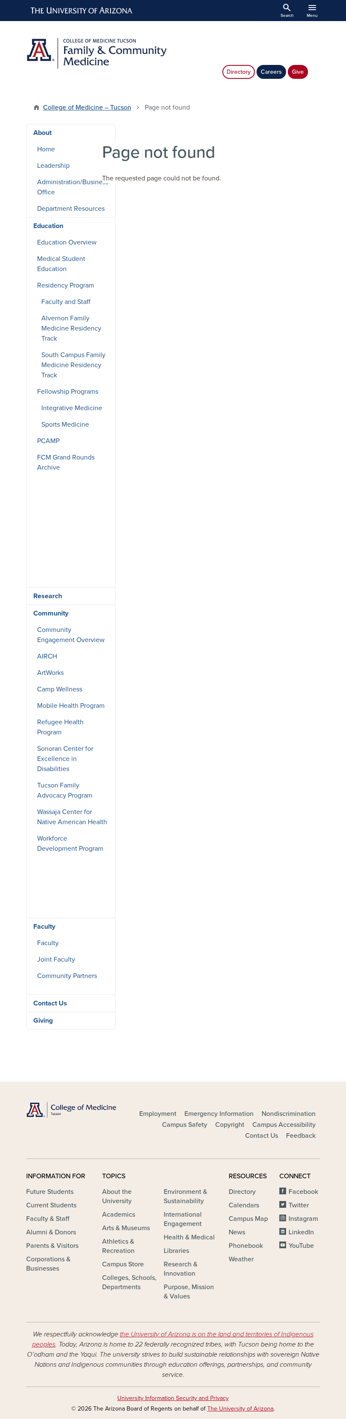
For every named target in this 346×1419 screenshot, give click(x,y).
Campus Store (123, 1264)
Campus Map (248, 1219)
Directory (239, 71)
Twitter (299, 1205)
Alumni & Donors (51, 1232)
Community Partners (67, 976)
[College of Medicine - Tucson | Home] (71, 1110)
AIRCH (47, 656)
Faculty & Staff (47, 1219)
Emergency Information (219, 1114)
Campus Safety (184, 1125)
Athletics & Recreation (118, 1246)
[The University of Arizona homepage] (82, 10)
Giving (43, 1020)
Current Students (51, 1205)
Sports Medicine (65, 424)
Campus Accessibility (284, 1125)
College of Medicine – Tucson (87, 107)
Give (298, 71)
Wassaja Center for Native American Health (72, 817)
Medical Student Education (61, 264)
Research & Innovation (180, 1269)
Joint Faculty (56, 959)
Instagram (303, 1219)
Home (46, 149)
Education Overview (67, 242)
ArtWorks (50, 673)
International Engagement (183, 1219)
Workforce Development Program (70, 843)
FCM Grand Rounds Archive (66, 462)
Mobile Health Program (71, 705)
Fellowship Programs (67, 391)
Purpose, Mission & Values (189, 1292)
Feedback (301, 1135)
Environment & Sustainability (185, 1196)
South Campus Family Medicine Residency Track (73, 365)
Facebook (303, 1192)
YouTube (301, 1246)
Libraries (176, 1251)
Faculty (44, 926)
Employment (157, 1114)
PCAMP (48, 441)
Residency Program (65, 285)
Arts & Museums (126, 1228)
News (237, 1232)
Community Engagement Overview (71, 635)
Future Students (49, 1192)
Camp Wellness (59, 689)
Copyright (229, 1125)
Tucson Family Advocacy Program (64, 790)
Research (47, 596)
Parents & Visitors (52, 1246)
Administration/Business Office (72, 187)
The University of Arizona (240, 1408)
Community (50, 613)
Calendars (244, 1205)
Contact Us (50, 1003)
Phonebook (246, 1246)
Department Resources (71, 208)
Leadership (53, 165)
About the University (117, 1196)
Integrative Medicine (71, 408)
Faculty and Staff (65, 302)
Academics (118, 1214)
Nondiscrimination (289, 1114)
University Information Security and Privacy (173, 1398)
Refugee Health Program (60, 727)
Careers (271, 71)
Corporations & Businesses (48, 1264)
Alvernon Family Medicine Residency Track (71, 328)
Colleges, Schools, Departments (129, 1282)
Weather (241, 1259)
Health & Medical (189, 1237)
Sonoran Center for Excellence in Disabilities (65, 758)
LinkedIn (301, 1232)
